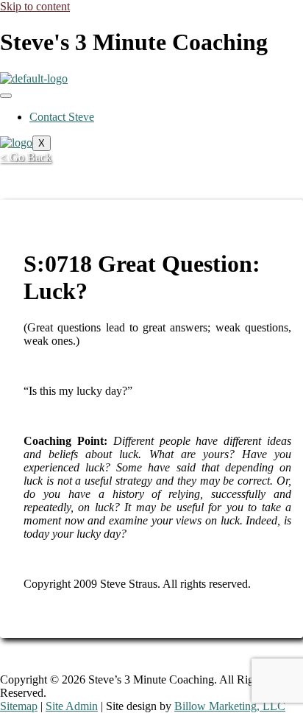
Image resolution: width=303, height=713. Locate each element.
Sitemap (19, 706)
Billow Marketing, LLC (229, 706)
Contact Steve (61, 116)
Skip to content (35, 6)
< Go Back (25, 157)
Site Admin (72, 706)
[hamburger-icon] (6, 96)
